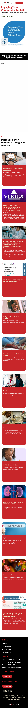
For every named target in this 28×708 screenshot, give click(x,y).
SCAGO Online (6, 649)
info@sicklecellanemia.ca (14, 667)
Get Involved (6, 646)
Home (4, 643)
